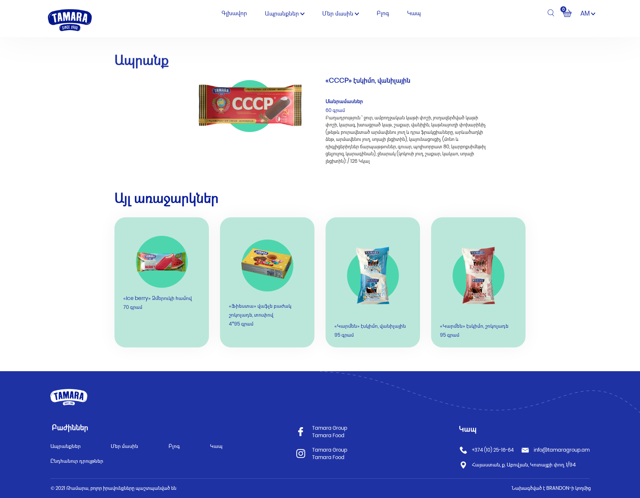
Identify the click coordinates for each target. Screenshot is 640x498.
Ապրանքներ (282, 13)
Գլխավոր (234, 13)
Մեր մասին (338, 13)
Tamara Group (329, 428)
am (585, 13)
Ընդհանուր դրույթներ (76, 461)
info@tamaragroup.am (562, 450)
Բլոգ (383, 13)
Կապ (414, 13)
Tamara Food (328, 435)
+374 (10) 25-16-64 (493, 450)
